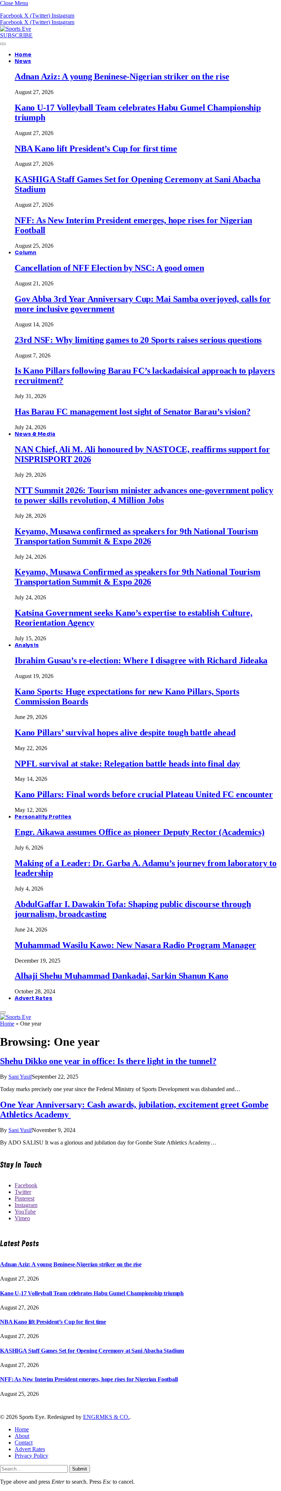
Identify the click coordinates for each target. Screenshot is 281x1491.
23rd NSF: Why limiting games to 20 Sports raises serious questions (138, 340)
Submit (79, 1469)
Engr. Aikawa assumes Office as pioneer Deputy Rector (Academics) (140, 832)
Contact (24, 1442)
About (22, 1436)
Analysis (27, 645)
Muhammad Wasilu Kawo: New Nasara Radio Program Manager (135, 945)
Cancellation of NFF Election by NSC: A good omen (109, 268)
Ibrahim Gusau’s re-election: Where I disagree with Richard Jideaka (141, 660)
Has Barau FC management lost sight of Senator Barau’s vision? (132, 411)
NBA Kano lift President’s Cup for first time (96, 148)
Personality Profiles (43, 816)
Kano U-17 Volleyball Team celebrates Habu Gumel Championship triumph (92, 1293)
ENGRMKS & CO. (106, 1417)
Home (23, 54)
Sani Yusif (20, 1077)
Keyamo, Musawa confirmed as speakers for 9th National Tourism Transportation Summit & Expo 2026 (136, 536)
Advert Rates (33, 998)
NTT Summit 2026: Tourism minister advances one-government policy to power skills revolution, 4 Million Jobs (144, 495)
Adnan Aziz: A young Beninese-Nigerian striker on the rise (122, 76)
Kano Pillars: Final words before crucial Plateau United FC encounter (144, 794)
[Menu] (3, 44)
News (23, 61)
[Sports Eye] (15, 29)
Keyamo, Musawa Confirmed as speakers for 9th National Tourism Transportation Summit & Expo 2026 (137, 577)
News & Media (35, 434)
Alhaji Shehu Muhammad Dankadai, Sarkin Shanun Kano (121, 976)
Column (26, 252)
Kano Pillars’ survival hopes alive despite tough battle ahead (125, 732)
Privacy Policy (31, 1456)
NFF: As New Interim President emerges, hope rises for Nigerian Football (89, 1379)
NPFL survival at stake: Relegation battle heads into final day (127, 763)
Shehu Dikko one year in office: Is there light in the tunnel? (108, 1061)
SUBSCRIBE (16, 35)
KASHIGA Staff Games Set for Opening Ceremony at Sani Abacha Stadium (92, 1351)
